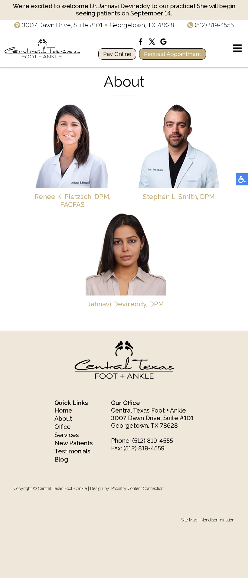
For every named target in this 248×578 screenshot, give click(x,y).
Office (62, 426)
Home (63, 410)
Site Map (189, 520)
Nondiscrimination (217, 520)
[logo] (42, 48)
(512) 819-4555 (214, 25)
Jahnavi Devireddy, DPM (125, 304)
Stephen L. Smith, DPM (179, 197)
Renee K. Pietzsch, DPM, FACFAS (72, 200)
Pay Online (117, 54)
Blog (61, 459)
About (63, 418)
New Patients (73, 443)
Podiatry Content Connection (137, 488)
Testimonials (72, 451)
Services (66, 435)
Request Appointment (172, 54)
